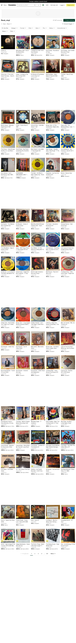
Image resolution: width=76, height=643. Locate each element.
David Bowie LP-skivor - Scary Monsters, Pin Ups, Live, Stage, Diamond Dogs (7, 422)
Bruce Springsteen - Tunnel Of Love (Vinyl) (8, 371)
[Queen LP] (8, 42)
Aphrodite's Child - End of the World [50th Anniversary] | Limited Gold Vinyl (22, 51)
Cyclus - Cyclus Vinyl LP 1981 (22, 126)
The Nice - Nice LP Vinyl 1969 (67, 75)
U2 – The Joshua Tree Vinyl (23, 469)
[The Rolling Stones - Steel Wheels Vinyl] (53, 536)
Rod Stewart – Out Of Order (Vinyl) (21, 347)
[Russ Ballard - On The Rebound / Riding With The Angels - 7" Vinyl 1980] (38, 240)
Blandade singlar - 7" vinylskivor (36, 422)
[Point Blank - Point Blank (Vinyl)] (8, 461)
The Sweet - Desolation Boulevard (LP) (52, 224)
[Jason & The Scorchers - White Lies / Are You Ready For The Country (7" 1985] (68, 338)
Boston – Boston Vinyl (66, 173)
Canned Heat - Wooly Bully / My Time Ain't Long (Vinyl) (23, 446)
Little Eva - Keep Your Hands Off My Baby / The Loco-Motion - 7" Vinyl (52, 323)
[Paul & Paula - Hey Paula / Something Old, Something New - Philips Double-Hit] (23, 141)
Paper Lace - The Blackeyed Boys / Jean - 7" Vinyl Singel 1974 (68, 126)
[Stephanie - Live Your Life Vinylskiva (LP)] (53, 165)
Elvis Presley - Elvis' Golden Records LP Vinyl (68, 51)
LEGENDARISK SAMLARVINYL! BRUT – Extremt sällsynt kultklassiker (21, 173)
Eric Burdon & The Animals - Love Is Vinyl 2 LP (38, 75)
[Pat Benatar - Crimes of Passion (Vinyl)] (23, 216)
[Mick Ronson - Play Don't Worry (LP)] (53, 264)
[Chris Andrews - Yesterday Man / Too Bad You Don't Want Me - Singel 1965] (53, 240)
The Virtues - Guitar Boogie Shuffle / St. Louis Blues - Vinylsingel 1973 (8, 150)
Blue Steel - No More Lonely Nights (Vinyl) (66, 422)
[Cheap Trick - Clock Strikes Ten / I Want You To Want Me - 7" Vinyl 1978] (8, 314)
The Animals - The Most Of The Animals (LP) (37, 446)
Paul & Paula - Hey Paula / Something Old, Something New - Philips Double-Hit (22, 150)
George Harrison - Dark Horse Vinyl (67, 224)
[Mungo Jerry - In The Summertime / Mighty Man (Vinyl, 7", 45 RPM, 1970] (53, 117)
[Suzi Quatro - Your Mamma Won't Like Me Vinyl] (8, 216)
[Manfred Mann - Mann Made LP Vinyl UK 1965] (53, 66)
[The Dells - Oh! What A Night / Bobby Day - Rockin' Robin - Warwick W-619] (38, 165)
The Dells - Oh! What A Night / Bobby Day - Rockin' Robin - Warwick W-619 (38, 173)
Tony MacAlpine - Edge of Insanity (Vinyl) (7, 248)
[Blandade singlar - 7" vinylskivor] (38, 413)
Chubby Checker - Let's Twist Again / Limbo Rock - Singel (37, 323)
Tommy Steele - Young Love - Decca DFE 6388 (22, 521)
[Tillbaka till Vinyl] (2, 24)
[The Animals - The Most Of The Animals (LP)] (38, 437)
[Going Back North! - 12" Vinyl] (68, 512)
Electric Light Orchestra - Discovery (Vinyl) (37, 272)
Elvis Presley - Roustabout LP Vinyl (52, 51)
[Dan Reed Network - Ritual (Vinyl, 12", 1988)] (68, 461)
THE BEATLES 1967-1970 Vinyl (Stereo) (37, 51)
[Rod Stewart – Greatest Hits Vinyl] (23, 362)
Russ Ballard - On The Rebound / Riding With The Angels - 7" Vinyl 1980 (37, 248)
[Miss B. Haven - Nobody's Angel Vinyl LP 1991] (8, 117)
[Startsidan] (12, 5)
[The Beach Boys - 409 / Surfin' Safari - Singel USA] (68, 264)
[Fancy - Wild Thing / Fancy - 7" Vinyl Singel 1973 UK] (23, 240)
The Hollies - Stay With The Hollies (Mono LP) (68, 446)
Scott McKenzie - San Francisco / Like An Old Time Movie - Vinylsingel (68, 150)
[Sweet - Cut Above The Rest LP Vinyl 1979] (23, 66)
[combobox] (26, 5)
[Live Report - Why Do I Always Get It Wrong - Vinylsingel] (53, 512)
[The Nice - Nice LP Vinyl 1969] (68, 66)
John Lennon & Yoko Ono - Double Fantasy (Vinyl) (67, 248)
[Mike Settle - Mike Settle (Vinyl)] (38, 338)
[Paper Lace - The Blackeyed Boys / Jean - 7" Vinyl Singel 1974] (68, 117)
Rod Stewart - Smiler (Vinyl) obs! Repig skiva (38, 371)
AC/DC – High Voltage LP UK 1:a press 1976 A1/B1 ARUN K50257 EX (8, 545)
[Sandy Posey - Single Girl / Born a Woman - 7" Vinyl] (23, 264)
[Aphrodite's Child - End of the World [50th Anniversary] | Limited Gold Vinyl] (23, 42)
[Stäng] (74, 1)
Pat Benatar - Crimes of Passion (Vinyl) (22, 224)
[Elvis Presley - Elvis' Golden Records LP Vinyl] (68, 42)
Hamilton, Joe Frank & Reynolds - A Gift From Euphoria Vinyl (36, 470)
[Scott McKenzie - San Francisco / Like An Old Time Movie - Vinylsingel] (68, 141)
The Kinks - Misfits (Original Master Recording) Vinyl (23, 422)
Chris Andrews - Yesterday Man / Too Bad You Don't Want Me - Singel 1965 (52, 248)
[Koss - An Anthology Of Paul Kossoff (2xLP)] (68, 536)
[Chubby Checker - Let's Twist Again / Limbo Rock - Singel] (38, 314)
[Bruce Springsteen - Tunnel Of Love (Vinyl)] (8, 362)
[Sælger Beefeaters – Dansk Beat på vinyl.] (23, 536)
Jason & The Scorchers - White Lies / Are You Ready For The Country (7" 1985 (67, 347)
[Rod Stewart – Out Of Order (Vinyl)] (23, 338)
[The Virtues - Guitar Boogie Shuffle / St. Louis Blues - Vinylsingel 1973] (8, 141)
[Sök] (34, 5)
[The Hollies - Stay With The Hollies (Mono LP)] (68, 437)
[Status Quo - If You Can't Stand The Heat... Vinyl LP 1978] (8, 66)
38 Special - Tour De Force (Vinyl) (52, 470)
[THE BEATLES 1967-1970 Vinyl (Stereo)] (38, 42)
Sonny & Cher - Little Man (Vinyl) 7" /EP (37, 126)
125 (47, 553)
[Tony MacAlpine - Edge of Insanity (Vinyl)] (8, 240)
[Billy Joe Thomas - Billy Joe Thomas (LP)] (68, 314)
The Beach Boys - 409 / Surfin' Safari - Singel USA (67, 272)
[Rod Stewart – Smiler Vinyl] (8, 338)
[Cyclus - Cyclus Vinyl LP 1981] (23, 117)
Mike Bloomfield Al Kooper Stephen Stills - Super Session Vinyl (37, 224)
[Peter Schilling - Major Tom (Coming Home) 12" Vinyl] (53, 413)
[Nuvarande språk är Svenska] (43, 5)
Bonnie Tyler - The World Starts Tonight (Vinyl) (52, 347)
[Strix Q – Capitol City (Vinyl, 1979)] (8, 512)
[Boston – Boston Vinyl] (68, 165)
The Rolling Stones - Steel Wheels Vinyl (52, 545)
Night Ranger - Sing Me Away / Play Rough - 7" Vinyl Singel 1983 (53, 150)
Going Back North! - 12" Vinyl (67, 521)
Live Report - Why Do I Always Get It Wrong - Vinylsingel (51, 521)
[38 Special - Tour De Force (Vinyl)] (53, 461)
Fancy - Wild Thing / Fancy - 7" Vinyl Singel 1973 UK (23, 248)
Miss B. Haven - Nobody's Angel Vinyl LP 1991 (7, 126)
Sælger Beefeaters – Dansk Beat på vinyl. (23, 545)
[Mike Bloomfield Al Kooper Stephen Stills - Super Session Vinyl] (38, 216)
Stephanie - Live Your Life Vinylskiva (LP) (52, 173)
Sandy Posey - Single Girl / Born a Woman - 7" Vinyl (22, 272)
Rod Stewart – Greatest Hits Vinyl (22, 371)
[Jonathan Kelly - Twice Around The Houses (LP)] (53, 362)
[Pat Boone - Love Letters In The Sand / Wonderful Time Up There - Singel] (8, 264)
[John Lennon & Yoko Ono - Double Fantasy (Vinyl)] (68, 240)
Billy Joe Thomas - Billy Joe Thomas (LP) (68, 323)
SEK (47, 5)
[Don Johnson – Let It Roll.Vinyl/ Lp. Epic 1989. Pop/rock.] (8, 165)
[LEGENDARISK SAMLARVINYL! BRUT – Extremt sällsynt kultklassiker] (23, 165)
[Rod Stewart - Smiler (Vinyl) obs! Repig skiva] (38, 362)
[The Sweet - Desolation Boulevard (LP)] (53, 216)
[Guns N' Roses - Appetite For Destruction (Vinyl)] (8, 437)
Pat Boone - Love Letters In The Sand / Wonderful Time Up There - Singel (8, 272)
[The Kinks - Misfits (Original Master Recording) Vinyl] (23, 413)
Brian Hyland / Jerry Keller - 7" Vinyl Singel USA (38, 150)
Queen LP (3, 50)
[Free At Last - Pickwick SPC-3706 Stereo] (68, 362)
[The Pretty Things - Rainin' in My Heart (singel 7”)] (38, 536)
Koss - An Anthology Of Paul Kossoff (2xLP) (68, 545)
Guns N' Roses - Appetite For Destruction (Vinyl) (7, 446)
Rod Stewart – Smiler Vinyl (7, 346)
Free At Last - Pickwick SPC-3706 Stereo (66, 371)
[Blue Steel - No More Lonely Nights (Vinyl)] (68, 413)
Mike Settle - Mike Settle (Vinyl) (37, 347)
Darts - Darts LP (35, 520)
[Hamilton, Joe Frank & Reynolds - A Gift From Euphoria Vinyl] (38, 461)
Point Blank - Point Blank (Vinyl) (7, 470)
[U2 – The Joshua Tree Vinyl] (23, 461)
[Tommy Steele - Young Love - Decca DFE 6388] (23, 512)
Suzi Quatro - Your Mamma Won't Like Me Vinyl (7, 224)
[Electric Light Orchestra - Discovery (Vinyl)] (38, 264)
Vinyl (4, 24)
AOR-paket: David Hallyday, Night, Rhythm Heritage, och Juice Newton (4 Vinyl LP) (53, 446)
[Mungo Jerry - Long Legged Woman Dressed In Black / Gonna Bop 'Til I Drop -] (23, 314)
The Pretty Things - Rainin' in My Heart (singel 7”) (37, 545)
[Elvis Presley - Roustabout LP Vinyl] (53, 42)
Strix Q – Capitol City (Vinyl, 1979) (8, 521)
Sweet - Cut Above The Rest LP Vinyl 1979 (22, 75)
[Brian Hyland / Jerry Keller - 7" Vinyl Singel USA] (38, 141)
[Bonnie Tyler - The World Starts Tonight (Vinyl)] (53, 338)
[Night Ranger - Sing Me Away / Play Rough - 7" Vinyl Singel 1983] (53, 141)
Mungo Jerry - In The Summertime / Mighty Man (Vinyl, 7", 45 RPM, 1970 (52, 126)
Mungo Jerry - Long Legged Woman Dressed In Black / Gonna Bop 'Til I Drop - (23, 323)
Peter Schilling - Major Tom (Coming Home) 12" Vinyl (52, 422)
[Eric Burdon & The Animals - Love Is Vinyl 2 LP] (38, 66)
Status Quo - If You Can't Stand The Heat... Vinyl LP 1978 (7, 75)
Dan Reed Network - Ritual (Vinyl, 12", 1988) (67, 470)
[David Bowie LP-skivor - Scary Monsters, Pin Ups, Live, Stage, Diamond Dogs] (8, 413)
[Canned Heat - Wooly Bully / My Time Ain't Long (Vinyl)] (23, 437)
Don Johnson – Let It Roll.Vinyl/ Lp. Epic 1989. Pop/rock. (7, 173)
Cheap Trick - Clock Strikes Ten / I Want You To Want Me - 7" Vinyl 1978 (7, 323)
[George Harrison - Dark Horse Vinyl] (68, 216)
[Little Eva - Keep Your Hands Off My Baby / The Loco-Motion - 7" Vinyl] (53, 314)
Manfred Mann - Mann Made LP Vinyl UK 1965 (51, 75)
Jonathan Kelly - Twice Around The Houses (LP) (52, 371)
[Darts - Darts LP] (38, 512)
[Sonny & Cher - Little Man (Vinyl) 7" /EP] (38, 117)
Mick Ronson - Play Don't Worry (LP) (52, 272)
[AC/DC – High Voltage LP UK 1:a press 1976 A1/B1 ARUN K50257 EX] (8, 536)
